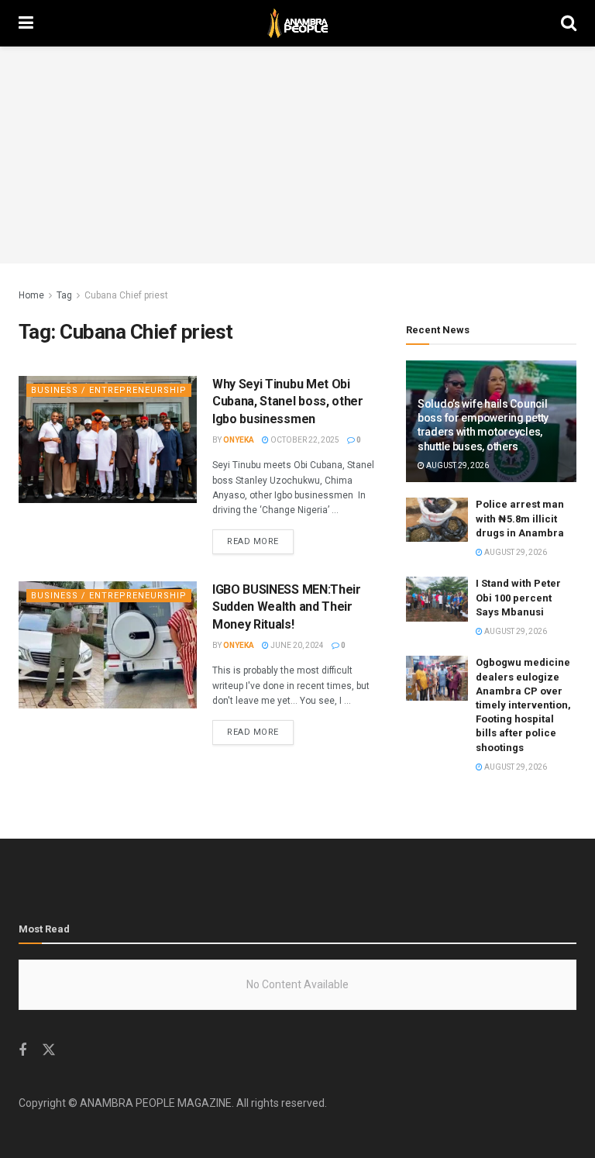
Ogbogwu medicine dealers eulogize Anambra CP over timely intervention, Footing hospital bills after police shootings (523, 705)
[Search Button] (568, 23)
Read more (260, 541)
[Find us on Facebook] (22, 1051)
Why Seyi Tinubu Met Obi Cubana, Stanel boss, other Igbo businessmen (287, 401)
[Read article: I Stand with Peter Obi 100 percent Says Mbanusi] (437, 599)
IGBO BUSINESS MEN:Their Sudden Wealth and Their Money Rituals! (286, 607)
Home (31, 295)
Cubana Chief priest (126, 295)
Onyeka (238, 440)
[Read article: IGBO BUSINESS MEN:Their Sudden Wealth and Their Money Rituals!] (108, 644)
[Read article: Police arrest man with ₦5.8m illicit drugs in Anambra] (437, 520)
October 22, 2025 (304, 440)
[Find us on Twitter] (49, 1050)
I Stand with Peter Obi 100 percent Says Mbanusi (518, 597)
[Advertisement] (297, 155)
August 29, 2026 (457, 465)
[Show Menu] (26, 23)
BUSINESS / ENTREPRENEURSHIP (109, 390)
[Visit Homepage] (297, 23)
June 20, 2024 (296, 645)
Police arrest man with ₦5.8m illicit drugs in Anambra (520, 518)
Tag (64, 295)
